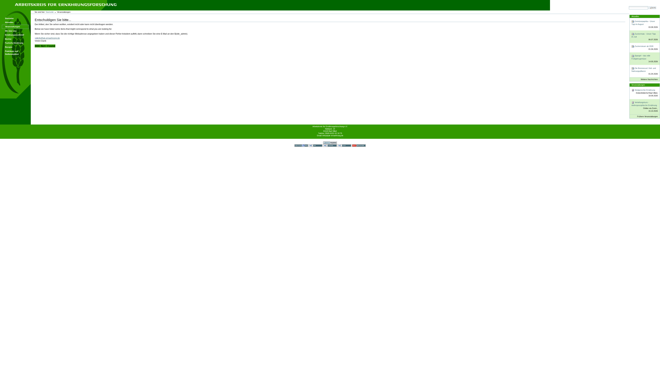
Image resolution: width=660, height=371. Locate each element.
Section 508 (301, 145)
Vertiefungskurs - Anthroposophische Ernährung (644, 106)
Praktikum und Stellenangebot (12, 52)
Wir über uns (10, 31)
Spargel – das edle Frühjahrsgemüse (644, 59)
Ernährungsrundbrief (14, 35)
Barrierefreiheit (618, 2)
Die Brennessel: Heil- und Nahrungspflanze (644, 71)
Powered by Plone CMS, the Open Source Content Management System (330, 143)
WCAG (315, 145)
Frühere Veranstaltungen (647, 116)
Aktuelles (9, 22)
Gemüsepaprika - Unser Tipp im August (644, 24)
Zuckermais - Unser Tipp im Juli (644, 37)
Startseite (9, 18)
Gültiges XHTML (330, 145)
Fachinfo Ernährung (14, 43)
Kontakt (629, 2)
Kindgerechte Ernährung (646, 93)
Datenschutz (650, 2)
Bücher (8, 39)
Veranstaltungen (12, 27)
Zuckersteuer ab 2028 (646, 47)
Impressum (638, 2)
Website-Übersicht (602, 2)
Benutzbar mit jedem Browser (359, 145)
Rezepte (8, 47)
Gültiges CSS (344, 145)
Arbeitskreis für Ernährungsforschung (66, 4)
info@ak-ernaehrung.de (48, 38)
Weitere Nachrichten (649, 79)
